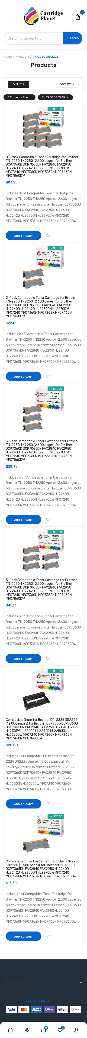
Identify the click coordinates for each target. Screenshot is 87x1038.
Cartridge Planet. (39, 1001)
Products (22, 56)
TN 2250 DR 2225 (53, 97)
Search (73, 38)
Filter (20, 84)
